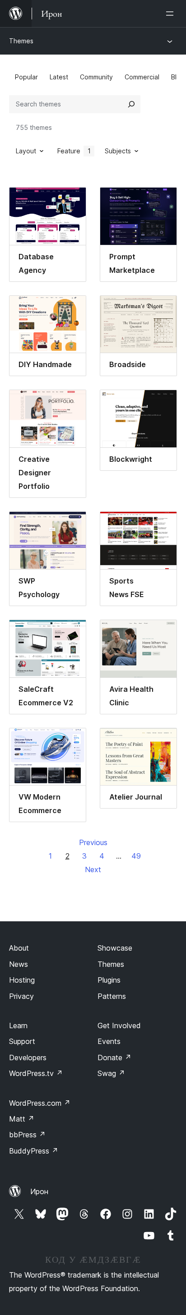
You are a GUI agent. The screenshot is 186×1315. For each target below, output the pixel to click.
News (18, 964)
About (19, 947)
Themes (21, 41)
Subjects (118, 151)
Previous (93, 842)
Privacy (21, 996)
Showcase (115, 947)
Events (109, 1041)
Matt (21, 1118)
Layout (26, 151)
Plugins (109, 979)
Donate (114, 1057)
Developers (27, 1057)
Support (22, 1041)
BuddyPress (33, 1150)
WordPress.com (39, 1103)
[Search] (131, 104)
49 (136, 855)
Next (93, 869)
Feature (74, 151)
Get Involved (119, 1025)
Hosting (22, 979)
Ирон (39, 1191)
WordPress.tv (36, 1073)
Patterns (112, 996)
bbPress (27, 1134)
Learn (18, 1025)
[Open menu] (171, 13)
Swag (111, 1073)
